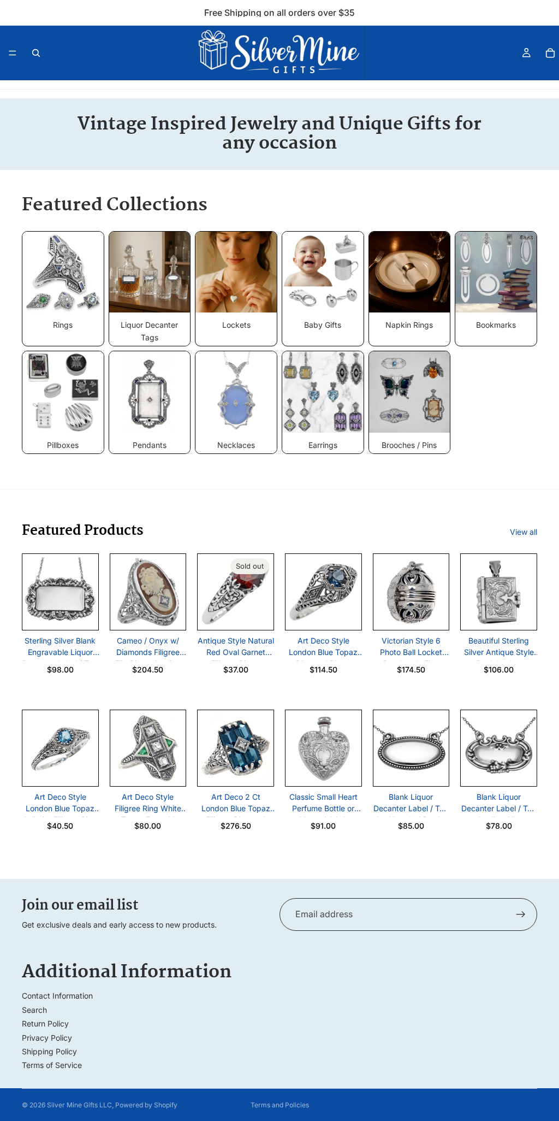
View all (523, 531)
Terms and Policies (280, 1105)
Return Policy (45, 1023)
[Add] (81, 613)
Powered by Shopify (146, 1105)
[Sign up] (520, 914)
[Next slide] (86, 592)
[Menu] (12, 53)
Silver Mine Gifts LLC (79, 1105)
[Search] (36, 53)
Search (34, 1009)
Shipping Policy (49, 1051)
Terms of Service (52, 1065)
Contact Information (57, 995)
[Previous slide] (34, 592)
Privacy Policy (47, 1037)
